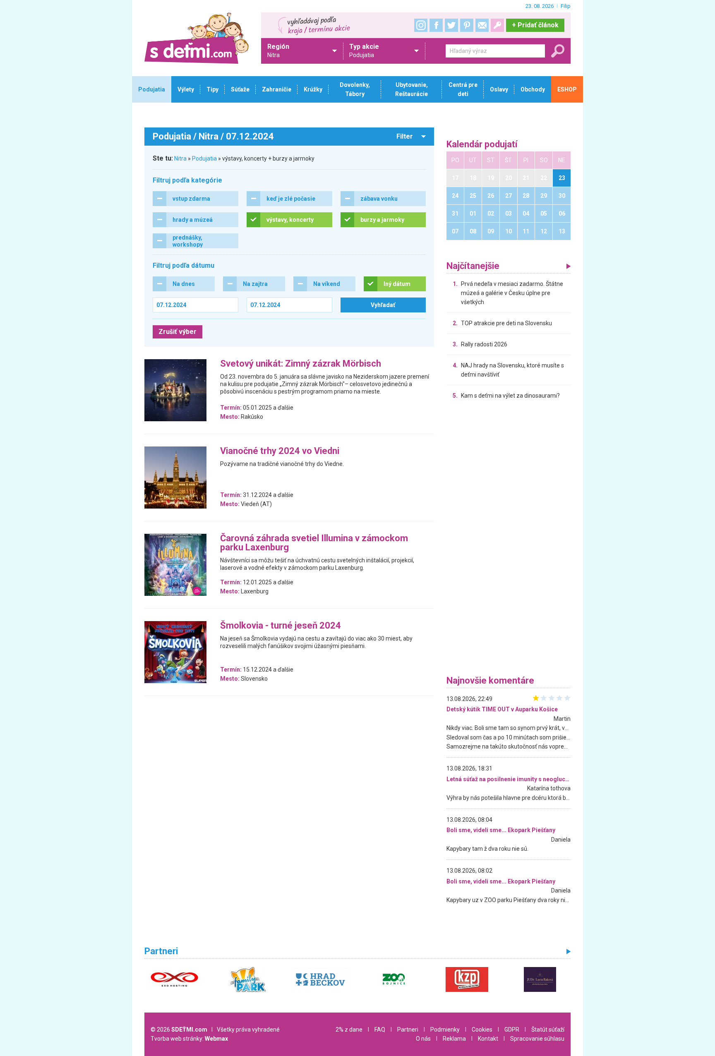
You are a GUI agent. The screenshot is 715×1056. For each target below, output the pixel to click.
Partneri (407, 1029)
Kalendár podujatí (482, 144)
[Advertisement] (508, 539)
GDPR (511, 1029)
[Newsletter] (482, 25)
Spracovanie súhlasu (537, 1038)
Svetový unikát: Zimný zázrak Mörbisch (300, 364)
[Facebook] (436, 25)
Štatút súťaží (547, 1029)
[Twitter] (451, 25)
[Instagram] (420, 25)
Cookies (482, 1029)
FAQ (379, 1029)
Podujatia (204, 158)
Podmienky (445, 1029)
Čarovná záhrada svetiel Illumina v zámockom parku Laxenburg (314, 543)
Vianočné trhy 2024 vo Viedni (279, 451)
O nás (423, 1038)
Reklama (454, 1038)
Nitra (180, 158)
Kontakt (488, 1038)
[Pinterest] (466, 25)
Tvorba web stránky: (189, 1038)
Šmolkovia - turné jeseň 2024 (280, 626)
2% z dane (349, 1029)
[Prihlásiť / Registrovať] (497, 25)
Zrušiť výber (177, 332)
